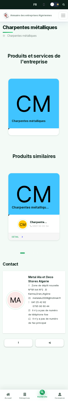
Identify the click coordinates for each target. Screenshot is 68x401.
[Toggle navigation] (63, 15)
